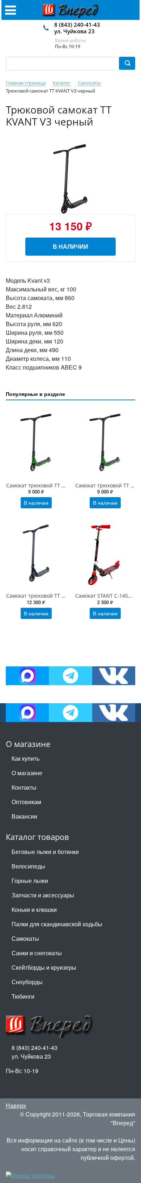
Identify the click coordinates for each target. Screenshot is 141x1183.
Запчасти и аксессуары (43, 895)
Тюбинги (23, 996)
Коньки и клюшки (34, 909)
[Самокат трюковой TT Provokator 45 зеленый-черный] (36, 442)
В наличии (70, 246)
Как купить (25, 758)
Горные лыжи (30, 880)
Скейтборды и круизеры (44, 967)
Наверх (16, 1105)
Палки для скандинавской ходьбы (57, 924)
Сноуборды (27, 982)
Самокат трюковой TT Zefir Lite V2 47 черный (62, 595)
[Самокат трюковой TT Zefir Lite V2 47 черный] (36, 552)
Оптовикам (26, 802)
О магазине (27, 773)
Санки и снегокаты (37, 953)
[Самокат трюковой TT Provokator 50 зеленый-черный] (105, 442)
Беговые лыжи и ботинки (45, 851)
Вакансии (24, 816)
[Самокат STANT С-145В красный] (105, 552)
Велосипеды (28, 866)
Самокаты (25, 938)
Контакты (24, 787)
